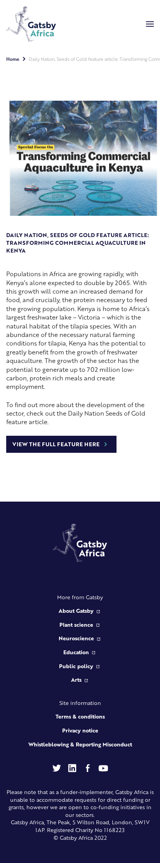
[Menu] (150, 24)
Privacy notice (80, 730)
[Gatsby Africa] (31, 24)
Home (12, 59)
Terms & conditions (80, 716)
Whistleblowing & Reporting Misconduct (80, 744)
